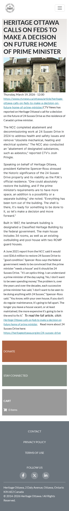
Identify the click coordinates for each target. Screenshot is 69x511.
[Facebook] (23, 475)
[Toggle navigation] (60, 8)
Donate (9, 351)
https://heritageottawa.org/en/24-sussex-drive (32, 332)
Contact (34, 431)
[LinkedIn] (45, 475)
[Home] (11, 8)
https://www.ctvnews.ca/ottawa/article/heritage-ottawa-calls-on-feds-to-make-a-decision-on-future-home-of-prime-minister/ (33, 103)
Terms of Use (34, 452)
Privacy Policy (34, 442)
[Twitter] (34, 475)
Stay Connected (16, 375)
